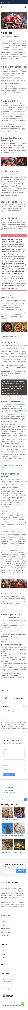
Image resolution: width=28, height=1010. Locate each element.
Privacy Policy (4, 968)
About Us (3, 954)
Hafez (21, 206)
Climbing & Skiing (5, 935)
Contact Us (3, 957)
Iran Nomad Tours (5, 932)
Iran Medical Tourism (6, 939)
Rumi (16, 208)
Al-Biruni (18, 408)
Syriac (15, 404)
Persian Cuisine (14, 336)
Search (3, 797)
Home (2, 950)
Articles (4, 14)
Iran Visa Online (5, 921)
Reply (2, 734)
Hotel (2, 925)
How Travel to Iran (9, 790)
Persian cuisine (5, 230)
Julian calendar (15, 443)
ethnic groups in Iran (15, 657)
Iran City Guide (8, 792)
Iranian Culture (22, 88)
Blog (2, 961)
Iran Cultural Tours (5, 928)
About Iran (7, 787)
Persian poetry (5, 206)
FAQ (2, 964)
